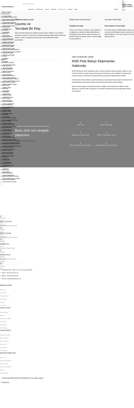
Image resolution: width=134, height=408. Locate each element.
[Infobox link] (67, 5)
